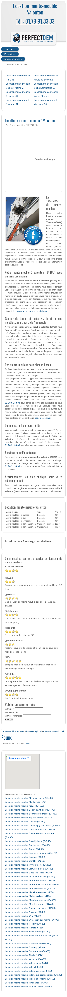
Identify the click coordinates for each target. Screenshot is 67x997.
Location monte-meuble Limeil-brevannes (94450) (29, 892)
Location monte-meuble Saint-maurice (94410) (28, 943)
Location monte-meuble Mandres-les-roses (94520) (30, 900)
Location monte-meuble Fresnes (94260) (25, 857)
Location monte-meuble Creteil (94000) (24, 849)
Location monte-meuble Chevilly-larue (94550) (28, 841)
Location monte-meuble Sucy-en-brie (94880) (27, 951)
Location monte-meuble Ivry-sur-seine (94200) (28, 865)
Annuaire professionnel (53, 731)
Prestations (9, 54)
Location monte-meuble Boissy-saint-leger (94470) (30, 810)
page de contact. (43, 418)
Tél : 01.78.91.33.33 (35, 21)
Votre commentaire (13, 716)
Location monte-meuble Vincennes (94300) (26, 983)
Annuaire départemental (13, 731)
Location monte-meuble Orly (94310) (23, 916)
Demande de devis (13, 59)
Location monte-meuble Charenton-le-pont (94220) (30, 829)
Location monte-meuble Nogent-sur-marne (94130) (30, 908)
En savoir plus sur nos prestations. (30, 311)
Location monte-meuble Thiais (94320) (24, 955)
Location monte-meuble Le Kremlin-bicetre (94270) (30, 880)
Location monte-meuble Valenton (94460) (25, 959)
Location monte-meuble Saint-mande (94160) (27, 932)
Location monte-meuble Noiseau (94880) (25, 912)
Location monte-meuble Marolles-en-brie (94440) (29, 904)
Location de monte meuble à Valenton (30, 120)
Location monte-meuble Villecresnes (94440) (27, 963)
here (27, 743)
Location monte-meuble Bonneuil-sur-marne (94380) (31, 814)
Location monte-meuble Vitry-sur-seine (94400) (28, 987)
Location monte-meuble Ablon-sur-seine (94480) (29, 798)
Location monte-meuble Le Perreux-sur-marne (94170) (32, 884)
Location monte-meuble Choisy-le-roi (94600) (27, 845)
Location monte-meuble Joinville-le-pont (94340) (29, 869)
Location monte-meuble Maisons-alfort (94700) (28, 896)
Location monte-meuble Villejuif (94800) (24, 967)
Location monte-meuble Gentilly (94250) (25, 861)
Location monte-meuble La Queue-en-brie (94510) (30, 876)
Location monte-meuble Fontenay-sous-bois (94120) (31, 853)
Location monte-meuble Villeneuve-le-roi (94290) (29, 971)
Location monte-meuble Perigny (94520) (25, 924)
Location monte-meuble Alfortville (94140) (25, 802)
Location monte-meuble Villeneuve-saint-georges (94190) (33, 975)
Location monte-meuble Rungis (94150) (24, 928)
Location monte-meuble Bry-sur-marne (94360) (28, 818)
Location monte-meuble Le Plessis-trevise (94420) (30, 888)
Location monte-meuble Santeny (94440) (25, 947)
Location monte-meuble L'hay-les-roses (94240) (29, 873)
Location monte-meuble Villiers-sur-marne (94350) (30, 979)
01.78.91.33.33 (12, 403)
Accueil (9, 49)
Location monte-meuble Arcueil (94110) (24, 806)
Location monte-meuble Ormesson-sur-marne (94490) (32, 920)
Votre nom (9, 709)
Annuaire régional (34, 731)
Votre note (9, 712)
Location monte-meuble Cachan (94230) (25, 821)
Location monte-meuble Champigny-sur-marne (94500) (32, 825)
